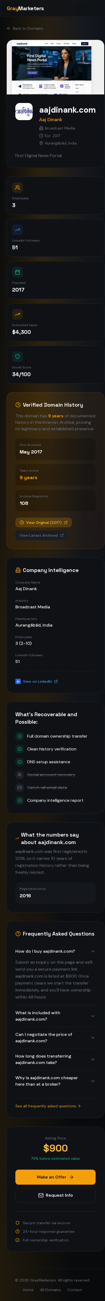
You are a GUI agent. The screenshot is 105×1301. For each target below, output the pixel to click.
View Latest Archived (39, 535)
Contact (74, 1289)
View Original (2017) (44, 522)
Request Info (59, 1195)
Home (28, 1289)
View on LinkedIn (34, 681)
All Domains (50, 1289)
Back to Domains (28, 28)
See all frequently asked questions (45, 1106)
